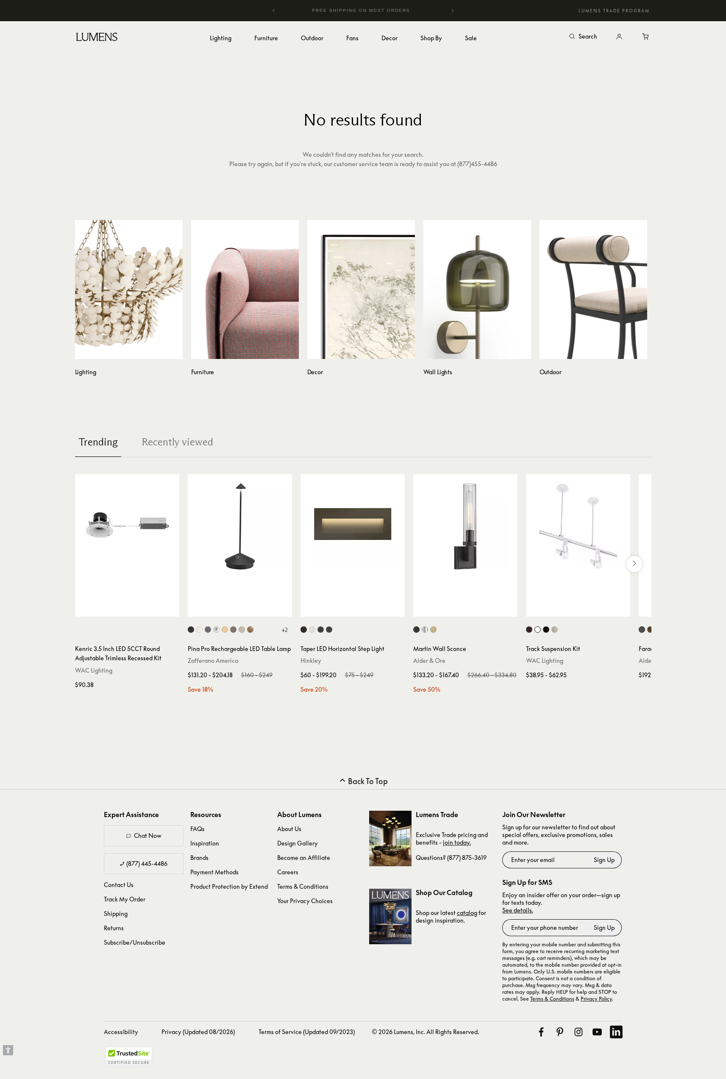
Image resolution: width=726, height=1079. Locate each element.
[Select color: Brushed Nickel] (554, 629)
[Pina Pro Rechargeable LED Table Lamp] (240, 526)
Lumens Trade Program (614, 10)
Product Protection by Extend (229, 886)
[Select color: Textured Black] (642, 629)
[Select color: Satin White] (312, 629)
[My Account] (619, 37)
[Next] (452, 10)
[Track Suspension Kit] (578, 526)
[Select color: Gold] (225, 629)
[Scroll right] (634, 564)
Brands (199, 857)
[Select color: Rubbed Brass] (433, 629)
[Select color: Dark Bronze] (529, 629)
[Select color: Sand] (242, 629)
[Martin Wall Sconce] (465, 526)
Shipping (116, 913)
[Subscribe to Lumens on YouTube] (597, 1032)
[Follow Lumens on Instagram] (578, 1032)
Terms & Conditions (302, 886)
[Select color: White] (199, 629)
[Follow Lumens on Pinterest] (560, 1032)
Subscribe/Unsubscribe (134, 942)
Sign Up (604, 859)
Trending (98, 442)
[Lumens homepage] (97, 38)
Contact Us (119, 884)
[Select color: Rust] (233, 629)
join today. (457, 842)
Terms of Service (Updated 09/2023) (307, 1031)
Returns (114, 928)
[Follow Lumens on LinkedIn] (616, 1032)
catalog (467, 912)
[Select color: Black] (191, 629)
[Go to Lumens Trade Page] (390, 838)
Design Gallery (297, 843)
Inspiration (204, 843)
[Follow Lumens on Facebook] (541, 1032)
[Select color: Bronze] (303, 629)
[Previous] (274, 10)
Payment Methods (214, 872)
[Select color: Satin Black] (320, 629)
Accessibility (121, 1031)
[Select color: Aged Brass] (650, 629)
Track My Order (124, 899)
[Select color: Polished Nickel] (425, 629)
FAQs (197, 828)
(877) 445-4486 (146, 863)
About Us (289, 828)
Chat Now (147, 835)
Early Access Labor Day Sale (380, 10)
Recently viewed (177, 442)
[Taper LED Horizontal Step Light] (352, 526)
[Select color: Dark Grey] (208, 629)
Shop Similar (133, 608)
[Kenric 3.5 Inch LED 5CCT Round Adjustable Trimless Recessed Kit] (127, 526)
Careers (287, 872)
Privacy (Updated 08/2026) (198, 1031)
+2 (284, 630)
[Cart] (646, 37)
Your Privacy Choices (305, 900)
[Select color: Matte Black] (329, 629)
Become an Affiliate (303, 857)
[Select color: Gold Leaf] (250, 629)
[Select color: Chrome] (216, 629)
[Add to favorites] (85, 608)
